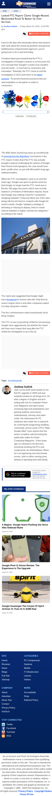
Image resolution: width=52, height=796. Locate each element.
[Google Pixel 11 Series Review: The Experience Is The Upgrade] (26, 548)
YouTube (11, 732)
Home (4, 660)
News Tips (7, 700)
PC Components (32, 660)
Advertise (6, 696)
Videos (27, 679)
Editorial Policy (31, 700)
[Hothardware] (26, 4)
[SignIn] (5, 3)
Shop (26, 696)
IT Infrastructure (31, 672)
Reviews (6, 664)
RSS (9, 736)
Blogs (4, 672)
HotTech (6, 711)
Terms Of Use (26, 794)
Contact (5, 704)
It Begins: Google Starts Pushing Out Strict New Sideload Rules (25, 526)
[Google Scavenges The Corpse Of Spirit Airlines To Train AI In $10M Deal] (26, 589)
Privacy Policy (8, 708)
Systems (28, 664)
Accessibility (30, 692)
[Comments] (24, 34)
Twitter (10, 724)
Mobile (27, 668)
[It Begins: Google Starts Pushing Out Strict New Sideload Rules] (26, 508)
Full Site (6, 676)
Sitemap (6, 679)
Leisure (27, 676)
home (5, 11)
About (4, 692)
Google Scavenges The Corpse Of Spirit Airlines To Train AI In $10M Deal (23, 607)
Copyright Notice (43, 791)
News (16, 11)
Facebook (11, 728)
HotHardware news (39, 474)
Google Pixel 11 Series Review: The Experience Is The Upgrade (20, 567)
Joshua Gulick (23, 386)
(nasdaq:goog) (15, 380)
